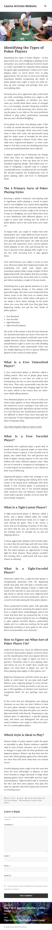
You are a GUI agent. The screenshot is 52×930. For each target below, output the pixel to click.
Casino (29, 798)
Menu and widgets (45, 8)
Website (7, 876)
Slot (43, 798)
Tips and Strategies (11, 800)
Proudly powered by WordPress (15, 927)
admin (21, 798)
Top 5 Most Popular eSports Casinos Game (23, 426)
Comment (9, 825)
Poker (39, 798)
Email (7, 866)
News (35, 798)
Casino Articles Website (20, 6)
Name (7, 856)
